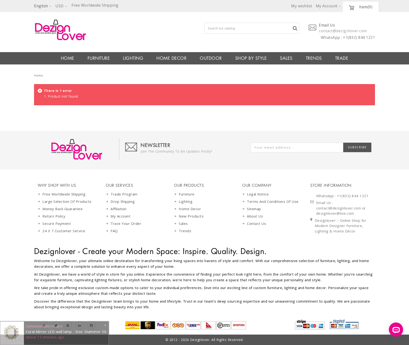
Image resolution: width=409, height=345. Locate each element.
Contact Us (256, 223)
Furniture (187, 194)
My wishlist (301, 6)
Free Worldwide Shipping (64, 194)
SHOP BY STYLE (251, 58)
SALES (286, 58)
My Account (120, 216)
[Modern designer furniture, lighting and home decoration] (103, 30)
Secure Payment (56, 223)
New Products (191, 216)
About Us (255, 216)
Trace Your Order (126, 223)
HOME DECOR (171, 58)
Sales (183, 223)
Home (38, 75)
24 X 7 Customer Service (63, 230)
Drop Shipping (123, 201)
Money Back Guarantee (62, 208)
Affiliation (119, 208)
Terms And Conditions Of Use (273, 201)
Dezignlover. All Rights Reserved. (217, 339)
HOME (67, 58)
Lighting (185, 201)
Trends (314, 58)
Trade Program (124, 194)
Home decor (190, 208)
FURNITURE (99, 58)
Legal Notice (258, 194)
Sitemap (254, 208)
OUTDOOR (211, 58)
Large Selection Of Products (67, 201)
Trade (341, 58)
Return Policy (54, 216)
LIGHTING (133, 58)
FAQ (114, 230)
